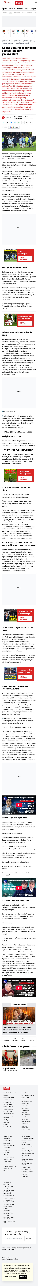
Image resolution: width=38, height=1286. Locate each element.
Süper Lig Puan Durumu (8, 1169)
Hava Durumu (26, 1117)
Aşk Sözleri (7, 1143)
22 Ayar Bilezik (8, 1159)
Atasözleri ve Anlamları (7, 1183)
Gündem (11, 9)
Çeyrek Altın (7, 1150)
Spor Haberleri (8, 1104)
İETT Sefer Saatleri (9, 1196)
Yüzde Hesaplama (9, 1204)
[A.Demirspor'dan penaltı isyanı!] (10, 320)
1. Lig (19, 40)
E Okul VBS (25, 1106)
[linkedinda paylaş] (15, 122)
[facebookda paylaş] (3, 122)
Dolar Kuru (7, 1122)
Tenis (23, 12)
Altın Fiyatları (7, 1120)
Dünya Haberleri (8, 1107)
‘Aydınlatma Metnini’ (10, 1273)
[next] (35, 1061)
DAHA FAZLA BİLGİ (10, 1277)
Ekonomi (20, 9)
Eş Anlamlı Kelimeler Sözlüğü (27, 1160)
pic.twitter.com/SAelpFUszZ (12, 723)
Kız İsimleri (25, 1176)
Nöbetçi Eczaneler (27, 1101)
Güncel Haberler (8, 1100)
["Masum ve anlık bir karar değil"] (10, 615)
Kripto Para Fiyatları (9, 1127)
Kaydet (28, 1238)
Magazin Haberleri (9, 1102)
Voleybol (29, 12)
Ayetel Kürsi (7, 1138)
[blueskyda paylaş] (11, 122)
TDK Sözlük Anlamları (28, 1138)
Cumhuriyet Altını (9, 1157)
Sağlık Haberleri (8, 1109)
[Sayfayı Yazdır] (26, 122)
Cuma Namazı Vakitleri (26, 1098)
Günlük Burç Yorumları (25, 1111)
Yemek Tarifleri (8, 1136)
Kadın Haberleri (8, 1111)
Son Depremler (26, 1114)
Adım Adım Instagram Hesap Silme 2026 (9, 1217)
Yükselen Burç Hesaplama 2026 (9, 1201)
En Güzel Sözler (26, 1167)
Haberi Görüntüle (23, 258)
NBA (35, 12)
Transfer (4, 12)
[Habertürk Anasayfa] (19, 3)
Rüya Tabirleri (26, 1144)
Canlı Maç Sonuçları (10, 1166)
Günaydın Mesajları (9, 1145)
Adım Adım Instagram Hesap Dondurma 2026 (9, 1212)
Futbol (10, 12)
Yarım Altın (7, 1152)
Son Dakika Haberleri (10, 1093)
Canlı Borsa (25, 1093)
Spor (4, 8)
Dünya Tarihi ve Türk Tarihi (27, 1147)
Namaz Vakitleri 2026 (28, 1095)
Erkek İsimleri (25, 1174)
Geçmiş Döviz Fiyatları (8, 1207)
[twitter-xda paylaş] (7, 122)
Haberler (4, 40)
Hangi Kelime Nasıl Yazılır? (27, 1164)
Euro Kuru (6, 1124)
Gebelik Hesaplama (9, 1198)
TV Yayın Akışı (26, 1124)
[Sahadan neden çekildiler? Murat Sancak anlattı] (10, 674)
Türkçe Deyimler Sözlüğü (8, 1187)
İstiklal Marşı (25, 1103)
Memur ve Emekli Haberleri (8, 1116)
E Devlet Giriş (25, 1108)
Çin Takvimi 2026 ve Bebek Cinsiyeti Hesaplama (9, 1191)
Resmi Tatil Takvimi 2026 (9, 1222)
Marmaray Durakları (27, 1172)
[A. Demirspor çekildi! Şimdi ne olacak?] (10, 475)
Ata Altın (6, 1155)
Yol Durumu (25, 1119)
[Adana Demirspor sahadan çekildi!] (10, 255)
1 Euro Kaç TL (7, 1164)
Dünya (27, 9)
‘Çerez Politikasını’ (23, 1271)
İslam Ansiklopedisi (27, 1151)
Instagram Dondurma (25, 1126)
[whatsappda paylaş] (19, 122)
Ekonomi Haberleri (9, 1097)
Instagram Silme (27, 1130)
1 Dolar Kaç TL (7, 1161)
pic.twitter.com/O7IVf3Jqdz (12, 428)
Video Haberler (26, 1136)
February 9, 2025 (25, 432)
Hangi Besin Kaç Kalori (26, 1156)
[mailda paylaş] (23, 122)
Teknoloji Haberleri (9, 1114)
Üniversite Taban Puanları (26, 1141)
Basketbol (17, 12)
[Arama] (2, 2)
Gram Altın (7, 1148)
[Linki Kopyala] (30, 122)
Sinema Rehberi (26, 1121)
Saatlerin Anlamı (8, 1141)
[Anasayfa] (7, 1088)
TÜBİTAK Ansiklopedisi (28, 1153)
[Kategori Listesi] (35, 2)
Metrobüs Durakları (27, 1169)
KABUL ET (23, 1277)
